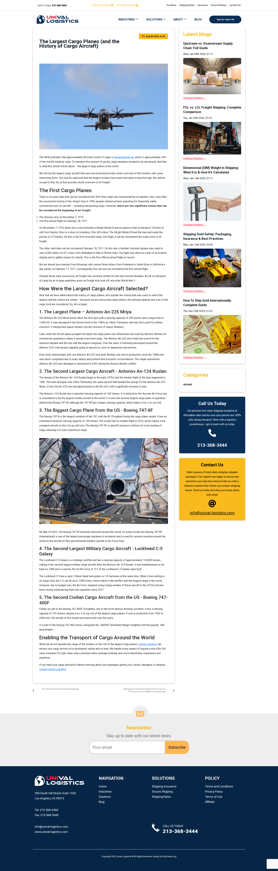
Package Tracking (126, 5)
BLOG (198, 19)
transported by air (124, 157)
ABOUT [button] (178, 19)
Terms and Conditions (219, 786)
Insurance (203, 5)
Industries (105, 791)
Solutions (105, 796)
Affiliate (209, 802)
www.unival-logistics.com (51, 831)
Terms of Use (213, 796)
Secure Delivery (219, 5)
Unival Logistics (148, 644)
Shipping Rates (187, 5)
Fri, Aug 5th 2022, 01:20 (153, 36)
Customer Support (101, 5)
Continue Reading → (194, 98)
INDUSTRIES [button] (127, 19)
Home (103, 786)
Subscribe (177, 747)
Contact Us (235, 5)
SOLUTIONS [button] (154, 19)
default (187, 384)
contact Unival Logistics (52, 669)
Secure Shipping (162, 791)
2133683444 (59, 5)
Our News (171, 5)
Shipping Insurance (164, 786)
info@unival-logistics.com (212, 513)
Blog (101, 802)
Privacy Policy (214, 791)
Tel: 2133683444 (46, 810)
